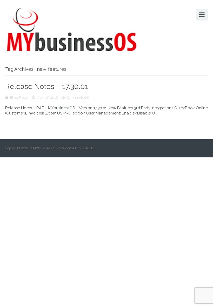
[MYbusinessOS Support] (71, 29)
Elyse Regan (19, 97)
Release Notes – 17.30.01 (46, 86)
